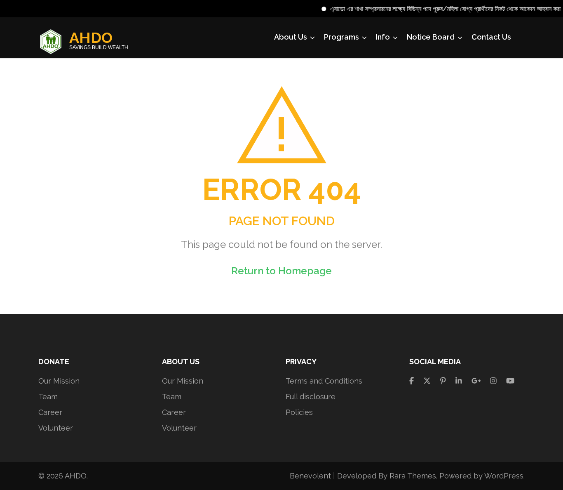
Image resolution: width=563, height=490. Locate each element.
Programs (341, 37)
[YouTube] (510, 381)
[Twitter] (427, 381)
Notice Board (431, 37)
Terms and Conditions (324, 381)
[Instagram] (493, 381)
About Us (290, 37)
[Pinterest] (443, 381)
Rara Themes (412, 475)
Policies (299, 412)
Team (48, 396)
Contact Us (491, 37)
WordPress (503, 475)
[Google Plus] (476, 381)
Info (383, 37)
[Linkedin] (458, 381)
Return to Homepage (281, 271)
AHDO (91, 37)
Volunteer (55, 428)
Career (50, 412)
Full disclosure (310, 396)
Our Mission (59, 381)
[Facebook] (411, 381)
